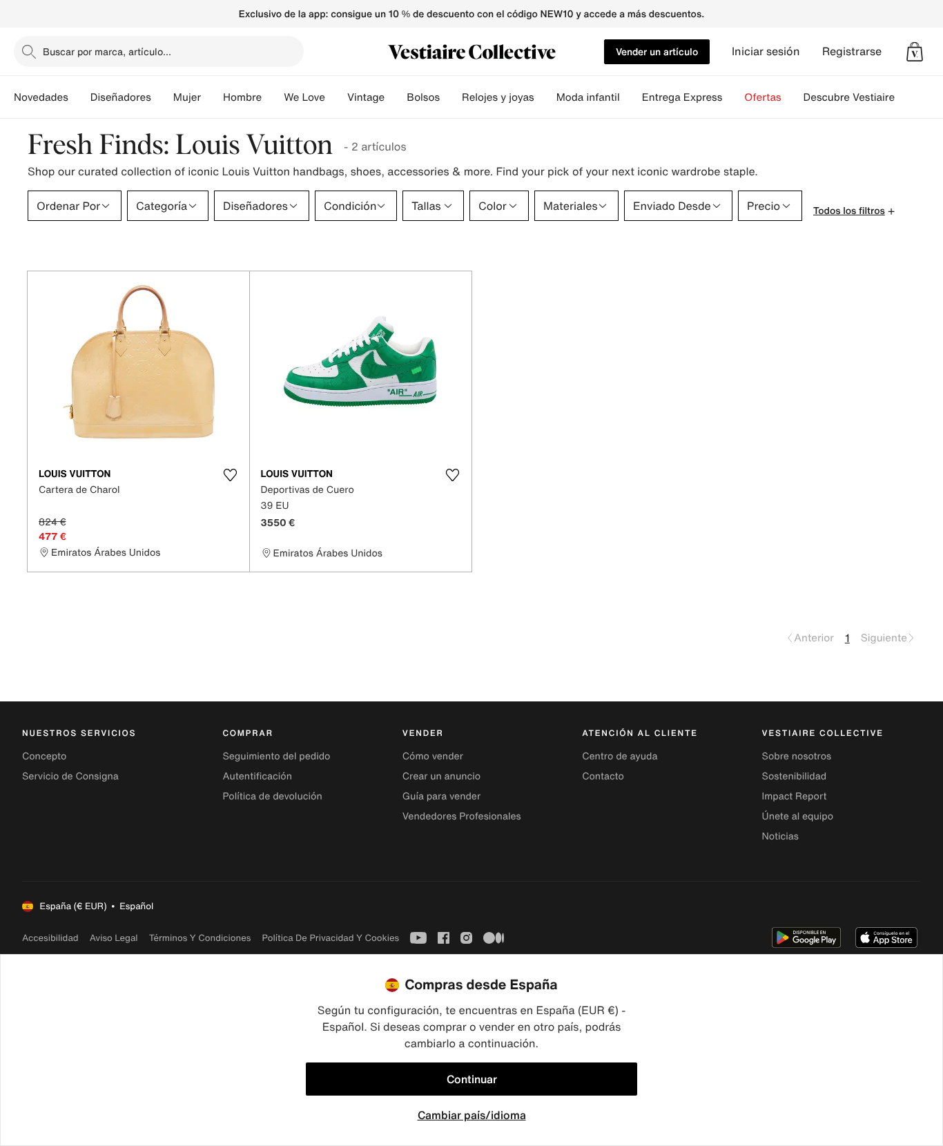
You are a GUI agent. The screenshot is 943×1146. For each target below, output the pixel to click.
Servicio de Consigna (70, 776)
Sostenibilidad (794, 776)
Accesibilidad (50, 937)
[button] (914, 51)
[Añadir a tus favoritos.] (230, 475)
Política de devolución (272, 796)
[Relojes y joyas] (545, 97)
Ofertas (762, 97)
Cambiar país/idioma (472, 1115)
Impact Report (794, 796)
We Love (304, 97)
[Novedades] (79, 97)
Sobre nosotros (797, 756)
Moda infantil (588, 97)
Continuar (472, 1079)
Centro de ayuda (619, 756)
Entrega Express (682, 97)
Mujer (187, 97)
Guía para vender (441, 796)
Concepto (44, 756)
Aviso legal (114, 937)
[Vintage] (395, 97)
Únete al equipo (798, 816)
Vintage (366, 97)
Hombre (242, 97)
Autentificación (257, 776)
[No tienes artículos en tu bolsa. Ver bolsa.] (914, 51)
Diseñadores (120, 97)
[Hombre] (272, 97)
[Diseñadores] (162, 97)
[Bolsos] (450, 97)
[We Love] (336, 97)
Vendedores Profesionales (461, 816)
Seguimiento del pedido (276, 756)
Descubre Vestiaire (849, 97)
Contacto (603, 776)
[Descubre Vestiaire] (905, 97)
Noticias (780, 836)
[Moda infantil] (630, 97)
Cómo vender (432, 756)
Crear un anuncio (441, 776)
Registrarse (852, 51)
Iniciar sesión (766, 51)
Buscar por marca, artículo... (107, 51)
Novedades (41, 97)
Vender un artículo (657, 51)
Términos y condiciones (200, 937)
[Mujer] (211, 97)
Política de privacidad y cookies (330, 937)
